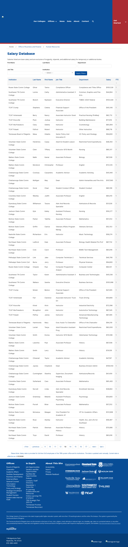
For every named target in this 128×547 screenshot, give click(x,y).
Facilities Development (14, 474)
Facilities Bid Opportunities (31, 475)
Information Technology (11, 485)
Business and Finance (14, 477)
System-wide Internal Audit (14, 498)
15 (75, 447)
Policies (29, 478)
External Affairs (12, 479)
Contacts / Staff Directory (32, 482)
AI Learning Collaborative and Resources (32, 491)
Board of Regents (13, 467)
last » (102, 447)
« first (26, 447)
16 (81, 447)
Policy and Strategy (13, 488)
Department (82, 62)
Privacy (48, 472)
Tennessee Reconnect (34, 507)
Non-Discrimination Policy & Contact (109, 523)
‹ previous (35, 447)
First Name (11, 62)
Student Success (12, 495)
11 (55, 447)
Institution (46, 69)
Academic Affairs (12, 472)
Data (69, 21)
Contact (85, 21)
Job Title (10, 69)
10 (50, 447)
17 (86, 447)
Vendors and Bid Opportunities (32, 470)
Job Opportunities (33, 467)
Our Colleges (39, 21)
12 (60, 447)
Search (48, 469)
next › (94, 447)
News (62, 21)
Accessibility (50, 467)
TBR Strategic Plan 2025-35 (33, 501)
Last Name (46, 62)
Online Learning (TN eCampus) (33, 497)
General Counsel (12, 481)
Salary (108, 80)
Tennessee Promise (33, 505)
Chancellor (10, 469)
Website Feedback (52, 474)
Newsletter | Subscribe (31, 486)
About (76, 21)
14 (70, 447)
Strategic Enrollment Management (14, 492)
